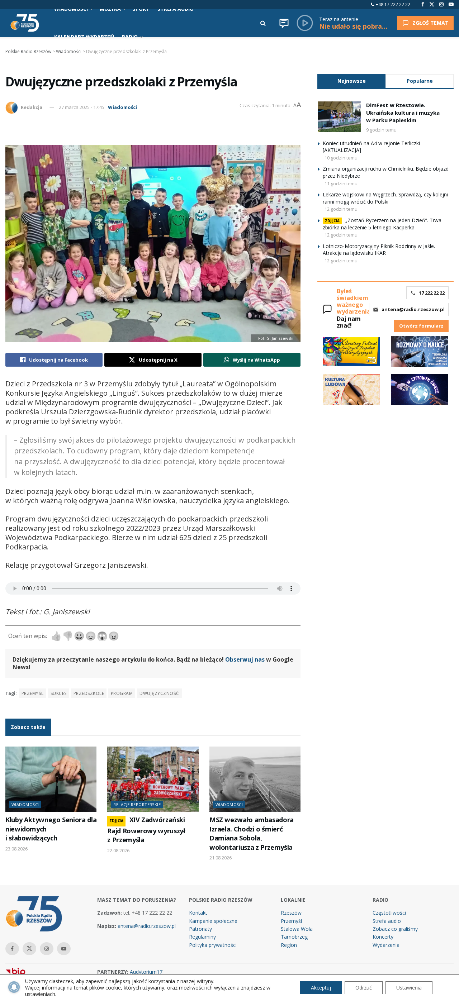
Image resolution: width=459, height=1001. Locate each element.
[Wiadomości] (284, 22)
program (122, 693)
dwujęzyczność (159, 693)
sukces (59, 693)
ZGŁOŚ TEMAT (430, 22)
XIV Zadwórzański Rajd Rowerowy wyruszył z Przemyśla (146, 829)
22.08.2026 (118, 850)
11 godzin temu (341, 183)
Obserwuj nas (245, 659)
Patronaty (200, 928)
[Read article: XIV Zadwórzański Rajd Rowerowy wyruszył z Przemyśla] (152, 779)
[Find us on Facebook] (422, 4)
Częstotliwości (389, 912)
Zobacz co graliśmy (395, 928)
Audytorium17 (146, 971)
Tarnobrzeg (294, 936)
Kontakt (198, 912)
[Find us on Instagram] (441, 4)
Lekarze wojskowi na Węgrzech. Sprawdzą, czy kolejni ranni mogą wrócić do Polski (385, 198)
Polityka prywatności (213, 945)
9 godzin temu (381, 130)
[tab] (351, 80)
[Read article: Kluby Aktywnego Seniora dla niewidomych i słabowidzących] (50, 779)
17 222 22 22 (432, 293)
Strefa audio (387, 920)
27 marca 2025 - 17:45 (81, 107)
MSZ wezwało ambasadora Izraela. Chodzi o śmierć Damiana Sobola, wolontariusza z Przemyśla (251, 833)
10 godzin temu (341, 157)
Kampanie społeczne (213, 920)
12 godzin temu (341, 209)
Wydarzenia (386, 945)
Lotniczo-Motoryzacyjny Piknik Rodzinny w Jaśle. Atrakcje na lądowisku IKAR (379, 250)
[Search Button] (263, 23)
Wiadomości (122, 107)
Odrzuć (363, 987)
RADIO (130, 36)
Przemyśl (33, 693)
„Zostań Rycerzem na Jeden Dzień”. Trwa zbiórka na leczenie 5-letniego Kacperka (382, 224)
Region (289, 945)
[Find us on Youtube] (451, 4)
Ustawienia (409, 987)
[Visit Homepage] (24, 23)
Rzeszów (291, 912)
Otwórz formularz (421, 326)
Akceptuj (321, 987)
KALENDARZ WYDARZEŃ (84, 36)
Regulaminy (202, 936)
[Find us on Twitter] (431, 4)
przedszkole (89, 693)
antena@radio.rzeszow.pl (413, 309)
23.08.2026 (16, 848)
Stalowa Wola (297, 928)
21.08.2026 (220, 857)
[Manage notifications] (14, 987)
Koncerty (383, 936)
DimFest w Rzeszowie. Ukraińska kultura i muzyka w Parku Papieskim (403, 112)
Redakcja (31, 107)
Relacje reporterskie (137, 804)
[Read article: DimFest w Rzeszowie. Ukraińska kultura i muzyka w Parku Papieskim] (339, 116)
